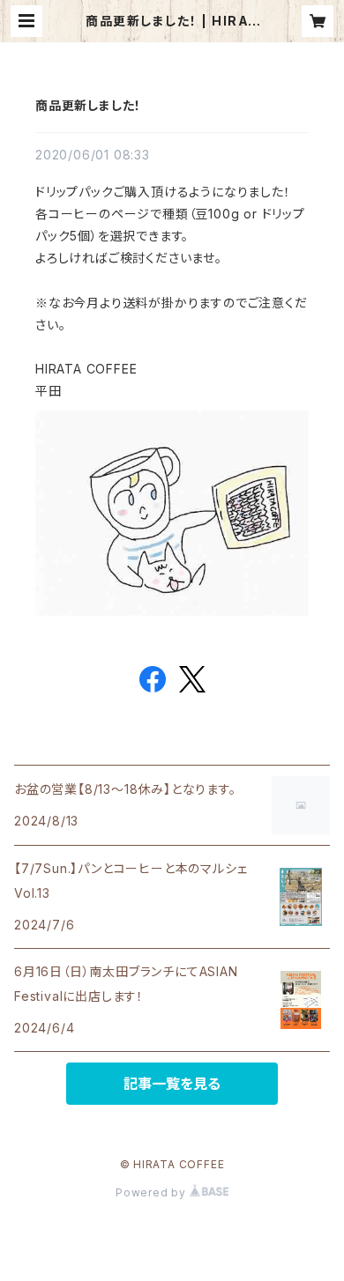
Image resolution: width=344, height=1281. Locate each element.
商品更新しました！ (88, 105)
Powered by (153, 1192)
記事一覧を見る (172, 1083)
